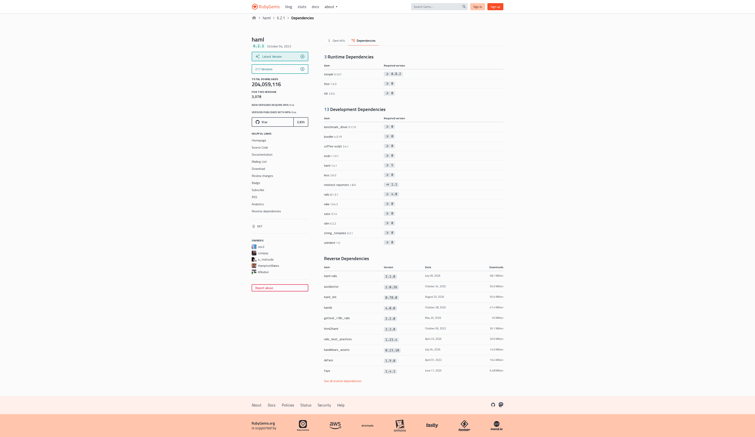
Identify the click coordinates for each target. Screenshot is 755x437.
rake (331, 204)
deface (328, 360)
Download (258, 168)
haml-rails (330, 275)
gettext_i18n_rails (337, 318)
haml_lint (330, 297)
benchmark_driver (340, 127)
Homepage (259, 140)
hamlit (328, 307)
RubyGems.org (263, 423)
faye (327, 370)
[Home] (254, 18)
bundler (333, 136)
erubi (331, 155)
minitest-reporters (340, 184)
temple (333, 74)
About (256, 405)
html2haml (331, 328)
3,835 (301, 122)
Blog (288, 6)
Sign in (477, 6)
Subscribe (258, 190)
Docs (315, 6)
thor (330, 83)
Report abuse (264, 287)
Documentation (262, 154)
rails (331, 194)
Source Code (260, 147)
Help (340, 405)
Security (324, 405)
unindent (332, 242)
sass (330, 213)
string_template (338, 233)
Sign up (495, 6)
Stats (302, 6)
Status (305, 405)
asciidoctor (331, 286)
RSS (254, 197)
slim (330, 223)
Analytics (258, 204)
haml (267, 18)
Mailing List (259, 161)
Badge (256, 182)
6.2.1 (281, 18)
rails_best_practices (338, 339)
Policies (288, 405)
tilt (329, 93)
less (330, 175)
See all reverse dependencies (343, 381)
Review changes (262, 175)
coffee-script (336, 146)
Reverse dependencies (266, 211)
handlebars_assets (337, 349)
